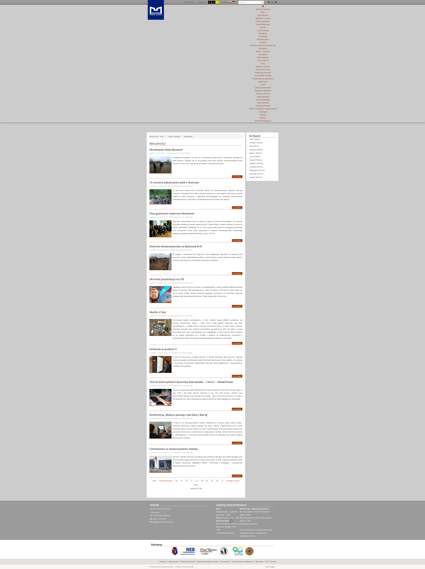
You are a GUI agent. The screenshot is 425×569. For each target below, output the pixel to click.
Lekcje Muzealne (263, 102)
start (154, 480)
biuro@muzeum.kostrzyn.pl (162, 522)
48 (177, 480)
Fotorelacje (263, 36)
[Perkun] (224, 551)
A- (222, 2)
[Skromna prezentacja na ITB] (160, 294)
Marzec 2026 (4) (255, 153)
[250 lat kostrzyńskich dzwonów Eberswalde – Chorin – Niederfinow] (160, 397)
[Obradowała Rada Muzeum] (160, 164)
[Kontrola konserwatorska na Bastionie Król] (160, 261)
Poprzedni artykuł (165, 480)
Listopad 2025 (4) (256, 166)
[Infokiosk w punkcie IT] (160, 364)
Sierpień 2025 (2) (255, 177)
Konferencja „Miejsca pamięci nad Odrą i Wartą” (178, 415)
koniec (196, 484)
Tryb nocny (202, 2)
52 (197, 480)
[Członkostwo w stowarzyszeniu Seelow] (160, 463)
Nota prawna (225, 561)
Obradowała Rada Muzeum (166, 149)
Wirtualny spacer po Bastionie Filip (263, 45)
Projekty (263, 114)
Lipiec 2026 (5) (254, 139)
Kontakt (263, 27)
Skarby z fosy (157, 312)
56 (217, 480)
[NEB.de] (188, 551)
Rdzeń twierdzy (263, 57)
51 (192, 480)
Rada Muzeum (263, 15)
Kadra (263, 12)
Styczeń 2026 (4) (255, 160)
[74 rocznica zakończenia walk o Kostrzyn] (160, 196)
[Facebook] (269, 2)
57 (222, 480)
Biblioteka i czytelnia (262, 18)
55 (212, 480)
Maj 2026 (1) (254, 146)
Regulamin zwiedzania (263, 90)
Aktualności (263, 33)
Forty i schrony (263, 60)
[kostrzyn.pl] (175, 551)
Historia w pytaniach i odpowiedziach (263, 108)
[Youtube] (276, 2)
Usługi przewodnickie (263, 87)
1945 (263, 63)
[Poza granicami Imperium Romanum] (160, 228)
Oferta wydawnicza (263, 21)
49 (182, 480)
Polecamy (163, 561)
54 (207, 480)
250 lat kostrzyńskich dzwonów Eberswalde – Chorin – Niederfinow (191, 382)
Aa (210, 2)
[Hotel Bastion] (208, 551)
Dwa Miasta (262, 54)
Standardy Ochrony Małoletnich (243, 561)
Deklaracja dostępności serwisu (208, 561)
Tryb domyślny (189, 2)
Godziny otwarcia (262, 93)
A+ (226, 2)
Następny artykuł (233, 480)
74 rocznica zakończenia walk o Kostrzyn (174, 182)
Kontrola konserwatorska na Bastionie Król (175, 246)
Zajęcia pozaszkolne (262, 105)
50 (187, 480)
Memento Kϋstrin (262, 66)
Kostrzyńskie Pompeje (262, 75)
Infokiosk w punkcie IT (163, 349)
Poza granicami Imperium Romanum (171, 213)
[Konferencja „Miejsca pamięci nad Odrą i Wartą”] (160, 429)
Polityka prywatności (188, 561)
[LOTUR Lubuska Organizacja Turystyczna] (238, 551)
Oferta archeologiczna (263, 120)
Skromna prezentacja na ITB (166, 279)
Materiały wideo (263, 39)
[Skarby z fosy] (160, 327)
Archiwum (263, 42)
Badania (263, 117)
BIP (267, 561)
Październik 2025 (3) (257, 170)
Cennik (263, 84)
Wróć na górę (270, 567)
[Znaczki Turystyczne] (249, 551)
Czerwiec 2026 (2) (256, 142)
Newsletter (263, 48)
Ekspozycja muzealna (263, 72)
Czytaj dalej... (237, 176)
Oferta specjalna (263, 96)
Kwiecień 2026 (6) (256, 149)
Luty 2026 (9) (254, 156)
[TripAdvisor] (272, 2)
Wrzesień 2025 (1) (256, 173)
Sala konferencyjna (263, 24)
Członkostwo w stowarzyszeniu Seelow (173, 449)
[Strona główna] (263, 6)
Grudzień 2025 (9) (256, 163)
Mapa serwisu (173, 561)
